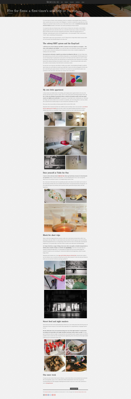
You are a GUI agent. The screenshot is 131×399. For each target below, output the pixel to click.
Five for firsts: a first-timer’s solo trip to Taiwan (42, 11)
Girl (62, 2)
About (83, 2)
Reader (66, 2)
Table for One (61, 175)
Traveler (72, 2)
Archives (78, 2)
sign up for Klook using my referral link (67, 255)
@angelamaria (49, 383)
